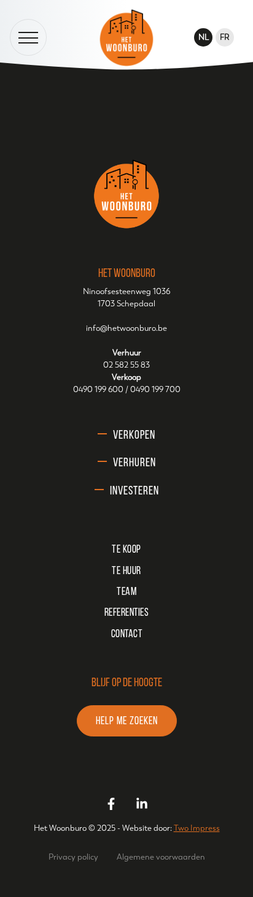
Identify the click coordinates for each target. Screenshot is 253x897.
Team (126, 592)
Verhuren (134, 463)
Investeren (134, 491)
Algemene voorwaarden (161, 857)
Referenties (126, 613)
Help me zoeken (127, 721)
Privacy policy (73, 857)
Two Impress (197, 828)
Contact (126, 634)
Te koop (126, 550)
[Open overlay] (28, 37)
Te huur (126, 571)
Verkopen (134, 436)
